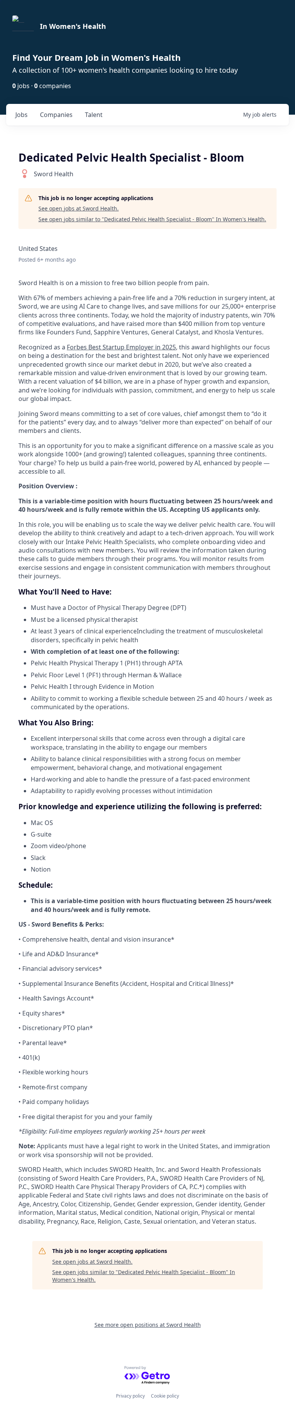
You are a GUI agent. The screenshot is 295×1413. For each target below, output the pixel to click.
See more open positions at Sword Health (147, 1324)
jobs (21, 114)
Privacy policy (130, 1396)
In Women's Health (73, 26)
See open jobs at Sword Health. (78, 208)
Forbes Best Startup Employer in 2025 (121, 347)
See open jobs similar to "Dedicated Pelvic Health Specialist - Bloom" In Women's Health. (152, 219)
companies (56, 114)
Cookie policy (165, 1396)
